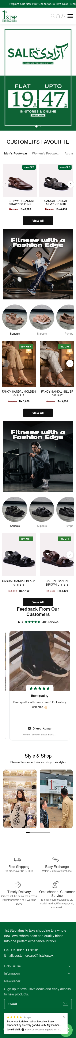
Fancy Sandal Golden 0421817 (19, 393)
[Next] (70, 184)
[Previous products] (6, 363)
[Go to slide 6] (44, 832)
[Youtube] (42, 1020)
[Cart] (58, 16)
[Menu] (70, 16)
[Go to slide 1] (28, 832)
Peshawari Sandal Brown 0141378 (20, 202)
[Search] (53, 16)
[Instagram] (34, 1020)
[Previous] (5, 184)
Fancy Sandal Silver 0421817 (57, 393)
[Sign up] (65, 1004)
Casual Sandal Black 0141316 (19, 582)
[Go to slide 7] (48, 832)
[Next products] (69, 363)
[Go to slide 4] (38, 832)
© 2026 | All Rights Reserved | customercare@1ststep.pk (38, 1029)
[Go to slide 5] (41, 832)
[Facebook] (25, 1020)
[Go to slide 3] (34, 832)
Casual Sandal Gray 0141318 (56, 202)
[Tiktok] (51, 1020)
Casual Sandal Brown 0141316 (57, 582)
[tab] (36, 126)
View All (38, 221)
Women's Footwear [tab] (46, 153)
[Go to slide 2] (31, 832)
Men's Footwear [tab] (15, 153)
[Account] (63, 16)
